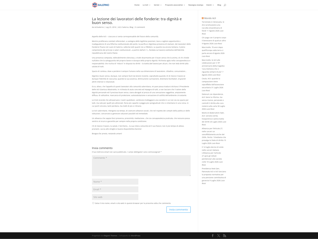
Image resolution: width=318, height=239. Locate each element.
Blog (219, 5)
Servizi (156, 5)
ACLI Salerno (123, 27)
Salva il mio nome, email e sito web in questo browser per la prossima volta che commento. (133, 203)
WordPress (135, 235)
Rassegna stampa (195, 5)
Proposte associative (174, 5)
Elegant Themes (110, 235)
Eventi (209, 5)
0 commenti (140, 27)
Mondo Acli (210, 18)
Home (136, 5)
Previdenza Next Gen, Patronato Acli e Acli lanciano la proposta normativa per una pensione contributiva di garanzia (214, 174)
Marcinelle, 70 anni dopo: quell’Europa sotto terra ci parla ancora (212, 50)
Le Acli (145, 5)
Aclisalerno (99, 27)
